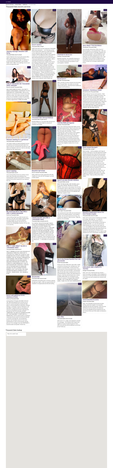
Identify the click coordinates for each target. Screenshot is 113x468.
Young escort (61, 209)
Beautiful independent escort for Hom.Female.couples (93, 213)
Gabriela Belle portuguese (65, 123)
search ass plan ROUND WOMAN (68, 180)
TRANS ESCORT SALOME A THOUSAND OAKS (41, 218)
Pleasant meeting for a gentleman (17, 139)
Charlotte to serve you (64, 54)
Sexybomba (36, 277)
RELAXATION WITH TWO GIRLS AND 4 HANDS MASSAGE (16, 212)
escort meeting (11, 171)
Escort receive (36, 45)
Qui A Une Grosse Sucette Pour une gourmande (68, 260)
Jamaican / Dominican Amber (92, 90)
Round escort (61, 78)
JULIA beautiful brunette (91, 299)
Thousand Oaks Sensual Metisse (42, 117)
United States (18, 4)
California (25, 4)
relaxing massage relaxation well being (17, 52)
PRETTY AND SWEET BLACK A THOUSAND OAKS (16, 246)
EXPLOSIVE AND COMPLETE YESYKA (92, 268)
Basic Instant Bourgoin (90, 147)
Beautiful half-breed (38, 171)
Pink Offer (60, 317)
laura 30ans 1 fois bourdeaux (92, 45)
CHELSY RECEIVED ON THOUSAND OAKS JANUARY (18, 84)
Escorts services (10, 4)
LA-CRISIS (8, 1)
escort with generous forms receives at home (15, 296)
